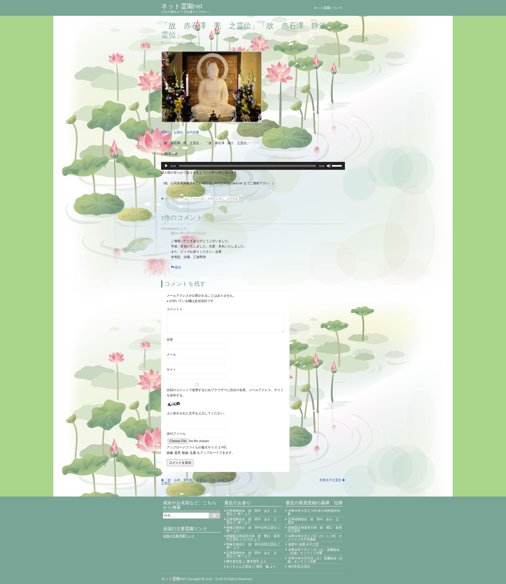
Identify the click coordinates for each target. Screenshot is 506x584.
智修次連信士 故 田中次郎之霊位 (251, 527)
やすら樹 (198, 198)
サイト (171, 369)
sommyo (193, 43)
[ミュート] (329, 166)
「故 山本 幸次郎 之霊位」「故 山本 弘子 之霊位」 (199, 481)
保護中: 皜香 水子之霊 (303, 544)
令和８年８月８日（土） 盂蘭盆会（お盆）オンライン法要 (315, 559)
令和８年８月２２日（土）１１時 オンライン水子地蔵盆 (315, 537)
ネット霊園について (328, 8)
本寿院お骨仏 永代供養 (222, 198)
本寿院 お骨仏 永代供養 (180, 132)
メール (171, 354)
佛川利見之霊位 (299, 566)
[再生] (166, 166)
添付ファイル (176, 434)
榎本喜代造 (234, 561)
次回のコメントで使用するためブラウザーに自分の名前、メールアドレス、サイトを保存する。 (225, 392)
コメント (174, 309)
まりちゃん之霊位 (238, 566)
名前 (170, 339)
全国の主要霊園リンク (179, 536)
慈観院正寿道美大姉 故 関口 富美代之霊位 (315, 529)
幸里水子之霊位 (330, 480)
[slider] (337, 165)
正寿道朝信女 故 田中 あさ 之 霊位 (253, 512)
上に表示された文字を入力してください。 (197, 413)
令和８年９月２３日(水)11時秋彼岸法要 (314, 512)
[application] (253, 166)
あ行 (187, 198)
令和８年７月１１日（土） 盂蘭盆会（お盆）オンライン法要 (314, 551)
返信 (178, 267)
